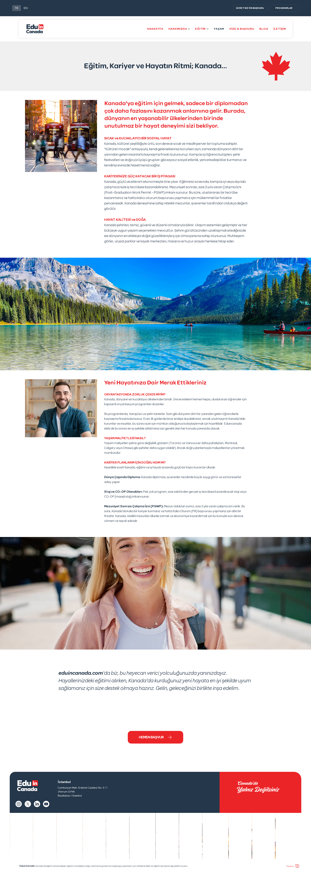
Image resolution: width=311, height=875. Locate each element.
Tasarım (290, 866)
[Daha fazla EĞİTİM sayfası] (207, 29)
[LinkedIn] (37, 804)
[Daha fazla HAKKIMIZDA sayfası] (189, 29)
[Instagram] (18, 804)
